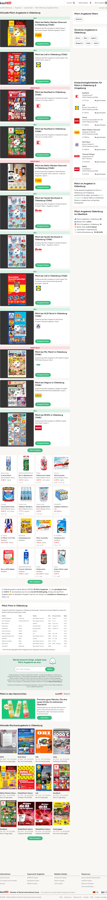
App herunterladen (88, 883)
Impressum (68, 897)
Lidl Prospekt (58, 883)
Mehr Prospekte (35, 450)
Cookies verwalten (101, 897)
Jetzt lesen (44, 718)
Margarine (79, 43)
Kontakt (86, 897)
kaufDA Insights (87, 881)
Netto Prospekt (59, 881)
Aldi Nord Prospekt (60, 878)
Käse (85, 38)
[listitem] (8, 469)
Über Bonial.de (5, 878)
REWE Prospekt (32, 883)
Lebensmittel (28, 8)
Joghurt (93, 38)
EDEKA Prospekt (32, 878)
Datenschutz (77, 897)
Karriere (2, 883)
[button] (35, 32)
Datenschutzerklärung (55, 681)
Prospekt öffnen (43, 44)
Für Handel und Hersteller (8, 881)
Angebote (18, 8)
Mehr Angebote (35, 582)
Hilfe (60, 897)
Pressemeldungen (87, 886)
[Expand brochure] (17, 33)
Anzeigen (101, 8)
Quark (88, 43)
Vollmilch (79, 19)
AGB (91, 897)
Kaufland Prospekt (33, 881)
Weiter (50, 669)
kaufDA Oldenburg (6, 8)
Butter (78, 38)
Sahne (96, 43)
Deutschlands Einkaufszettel (91, 878)
